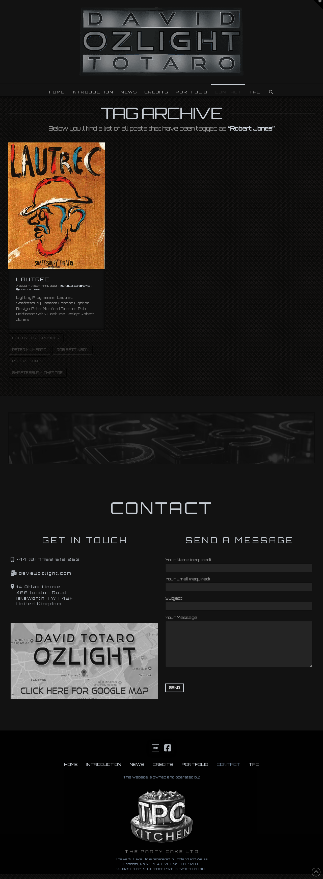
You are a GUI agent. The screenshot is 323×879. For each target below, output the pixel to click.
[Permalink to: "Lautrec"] (56, 205)
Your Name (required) (188, 559)
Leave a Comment (31, 289)
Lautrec (33, 279)
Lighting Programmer (36, 338)
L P (64, 285)
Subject (173, 598)
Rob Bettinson (73, 350)
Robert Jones (27, 361)
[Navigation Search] (271, 90)
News (86, 285)
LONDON (74, 285)
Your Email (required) (187, 578)
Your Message (181, 617)
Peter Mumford (29, 350)
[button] (318, 5)
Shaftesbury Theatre (37, 373)
